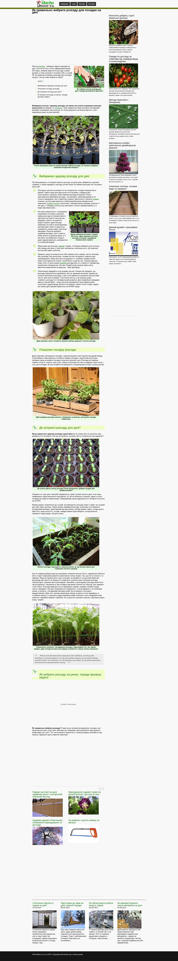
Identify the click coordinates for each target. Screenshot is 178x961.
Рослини (91, 4)
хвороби (62, 263)
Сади (74, 4)
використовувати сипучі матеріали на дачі (129, 904)
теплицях (58, 108)
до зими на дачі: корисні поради (72, 904)
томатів (61, 246)
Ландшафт (64, 4)
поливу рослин (53, 203)
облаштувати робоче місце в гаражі (101, 904)
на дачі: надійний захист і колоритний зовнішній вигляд (47, 794)
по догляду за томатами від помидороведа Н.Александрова (123, 59)
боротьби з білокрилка (118, 101)
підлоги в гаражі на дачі (42, 904)
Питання (82, 4)
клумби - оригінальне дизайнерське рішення (122, 145)
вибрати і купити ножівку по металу (83, 821)
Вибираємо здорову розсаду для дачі (52, 86)
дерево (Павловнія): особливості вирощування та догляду (47, 822)
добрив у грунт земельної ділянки (121, 16)
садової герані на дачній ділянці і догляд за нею (84, 793)
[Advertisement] (68, 40)
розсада (41, 66)
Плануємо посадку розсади (48, 89)
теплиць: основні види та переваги (123, 187)
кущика (96, 199)
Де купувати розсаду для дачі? (50, 92)
